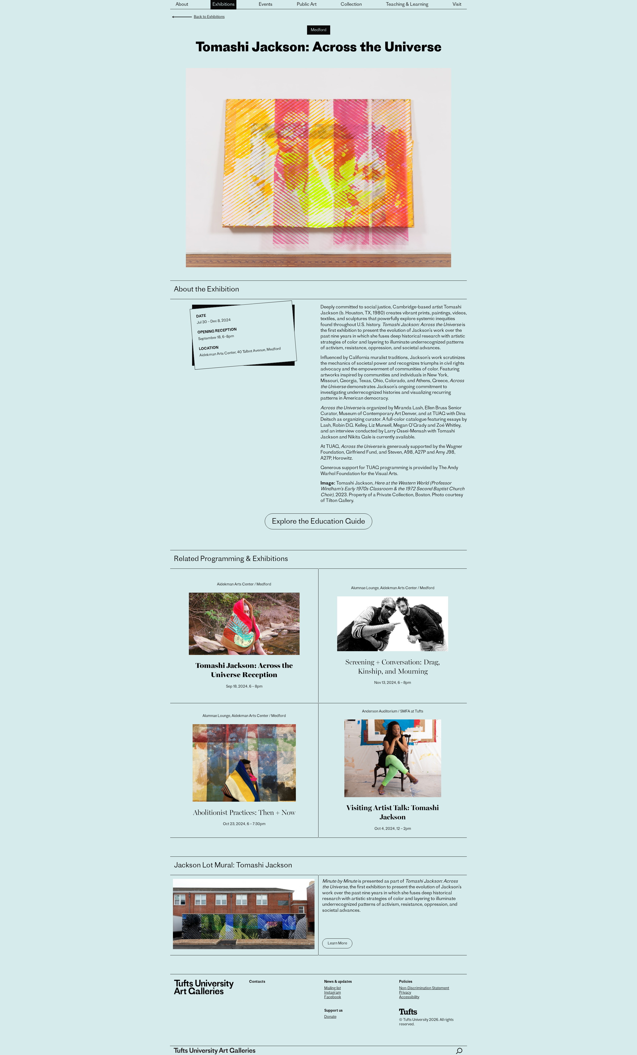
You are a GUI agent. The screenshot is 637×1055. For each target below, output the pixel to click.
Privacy (405, 993)
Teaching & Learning (407, 4)
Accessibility (409, 997)
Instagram (332, 993)
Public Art (307, 4)
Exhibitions (223, 4)
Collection (351, 4)
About (182, 4)
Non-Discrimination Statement (424, 988)
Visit (457, 4)
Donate (330, 1017)
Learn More (337, 943)
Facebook (332, 997)
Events (265, 4)
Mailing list (332, 988)
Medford (318, 30)
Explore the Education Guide (318, 521)
